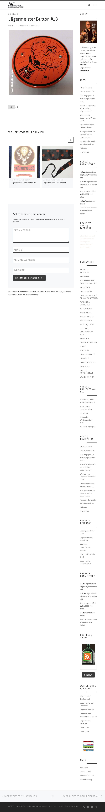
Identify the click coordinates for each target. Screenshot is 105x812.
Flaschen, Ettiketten (85, 303)
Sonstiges (85, 366)
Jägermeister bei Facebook (86, 704)
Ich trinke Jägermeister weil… (86, 331)
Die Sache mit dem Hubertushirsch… (87, 126)
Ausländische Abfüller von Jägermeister (88, 142)
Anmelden (84, 767)
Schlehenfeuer (87, 354)
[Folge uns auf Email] (92, 807)
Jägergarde (84, 731)
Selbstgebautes (88, 362)
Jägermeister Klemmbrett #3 (86, 562)
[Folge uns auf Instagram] (96, 807)
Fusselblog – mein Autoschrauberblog (87, 400)
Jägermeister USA (87, 710)
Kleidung (84, 338)
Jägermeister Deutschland (85, 697)
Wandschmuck (87, 377)
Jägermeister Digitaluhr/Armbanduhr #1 (88, 175)
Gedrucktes (86, 313)
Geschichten (86, 321)
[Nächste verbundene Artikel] (71, 140)
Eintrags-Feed (85, 771)
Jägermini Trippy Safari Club (86, 539)
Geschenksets (87, 317)
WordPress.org (86, 779)
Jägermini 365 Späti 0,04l (87, 555)
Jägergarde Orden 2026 (87, 532)
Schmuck (84, 358)
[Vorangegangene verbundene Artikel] (64, 140)
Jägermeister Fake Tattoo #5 (23, 182)
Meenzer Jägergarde (88, 427)
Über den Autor (86, 88)
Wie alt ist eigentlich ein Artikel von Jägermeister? (88, 108)
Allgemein (85, 276)
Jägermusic (84, 727)
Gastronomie (86, 309)
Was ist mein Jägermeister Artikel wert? (88, 118)
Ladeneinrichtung (89, 342)
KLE (13, 25)
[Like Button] (11, 107)
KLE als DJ (84, 413)
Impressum (84, 152)
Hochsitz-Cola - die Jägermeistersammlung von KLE (36, 806)
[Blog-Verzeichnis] (88, 744)
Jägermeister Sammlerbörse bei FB (88, 715)
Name (18, 250)
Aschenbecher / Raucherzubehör (88, 281)
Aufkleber (85, 287)
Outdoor (84, 350)
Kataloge (83, 148)
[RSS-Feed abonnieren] (84, 807)
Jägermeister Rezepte (85, 721)
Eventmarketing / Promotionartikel (89, 296)
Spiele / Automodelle (86, 371)
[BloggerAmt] (88, 750)
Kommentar (22, 230)
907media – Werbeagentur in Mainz (86, 420)
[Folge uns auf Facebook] (88, 807)
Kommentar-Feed (87, 775)
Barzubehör (86, 291)
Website (19, 270)
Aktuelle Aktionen (84, 271)
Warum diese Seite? (87, 92)
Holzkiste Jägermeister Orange (85, 547)
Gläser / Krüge (87, 325)
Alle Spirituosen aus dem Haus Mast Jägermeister (87, 134)
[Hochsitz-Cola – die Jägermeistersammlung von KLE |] (15, 4)
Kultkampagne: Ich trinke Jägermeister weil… (88, 99)
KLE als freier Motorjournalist (86, 407)
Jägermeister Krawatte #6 (54, 182)
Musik (83, 346)
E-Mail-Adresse (24, 260)
